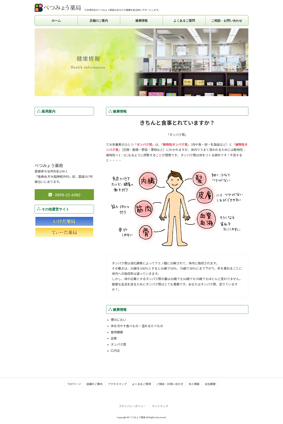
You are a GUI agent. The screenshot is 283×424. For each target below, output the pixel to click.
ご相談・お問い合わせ (169, 384)
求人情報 (194, 384)
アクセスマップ (117, 384)
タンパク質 (118, 344)
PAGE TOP (273, 407)
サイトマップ (160, 406)
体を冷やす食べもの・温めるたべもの (137, 326)
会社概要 (210, 384)
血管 (114, 338)
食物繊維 (117, 332)
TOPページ (74, 384)
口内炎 (115, 350)
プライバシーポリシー (132, 406)
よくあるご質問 (141, 384)
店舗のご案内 (94, 384)
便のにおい (118, 320)
